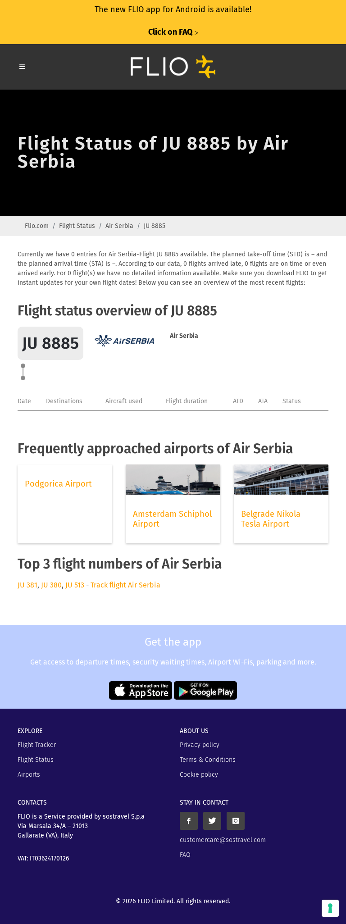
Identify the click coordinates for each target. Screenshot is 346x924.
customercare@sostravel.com (223, 840)
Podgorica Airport (58, 484)
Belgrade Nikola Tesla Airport (270, 519)
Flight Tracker (37, 745)
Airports (29, 774)
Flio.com (37, 226)
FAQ (185, 855)
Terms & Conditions (208, 760)
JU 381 (27, 585)
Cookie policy (199, 774)
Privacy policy (199, 745)
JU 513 (74, 585)
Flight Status (77, 226)
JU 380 (51, 585)
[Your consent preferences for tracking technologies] (330, 908)
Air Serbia (119, 226)
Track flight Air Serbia (125, 585)
